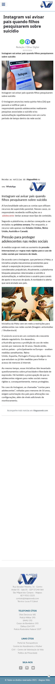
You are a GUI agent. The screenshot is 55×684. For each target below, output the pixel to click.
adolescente (8, 216)
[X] (33, 41)
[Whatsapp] (22, 41)
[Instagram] (27, 668)
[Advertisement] (27, 143)
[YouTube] (33, 668)
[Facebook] (27, 41)
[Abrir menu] (3, 4)
